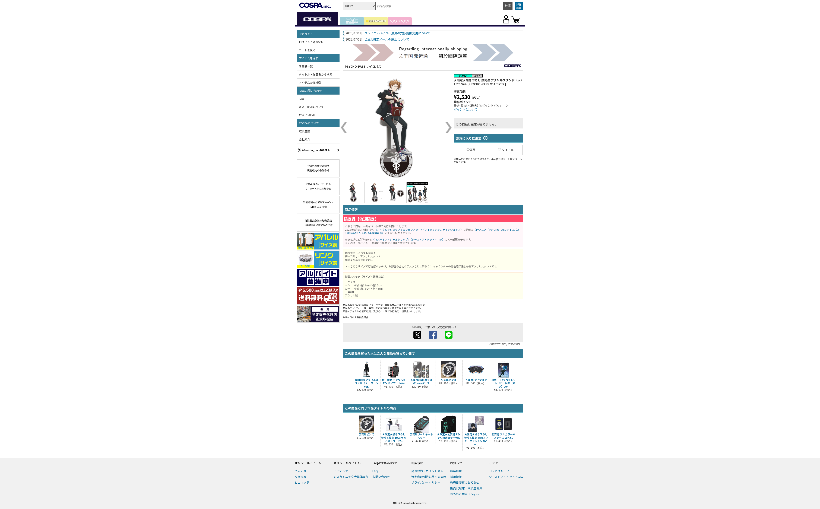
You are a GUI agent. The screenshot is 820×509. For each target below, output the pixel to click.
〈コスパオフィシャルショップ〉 (391, 239)
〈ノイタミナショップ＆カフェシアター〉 (399, 229)
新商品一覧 (306, 66)
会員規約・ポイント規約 (427, 471)
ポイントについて (466, 109)
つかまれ (300, 477)
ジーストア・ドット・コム (506, 477)
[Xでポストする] (417, 337)
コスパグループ (499, 471)
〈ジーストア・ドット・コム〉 (427, 239)
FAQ (301, 99)
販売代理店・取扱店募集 (466, 488)
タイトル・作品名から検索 (315, 74)
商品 (473, 150)
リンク (493, 463)
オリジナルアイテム (308, 463)
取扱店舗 (304, 131)
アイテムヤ (341, 471)
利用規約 (417, 463)
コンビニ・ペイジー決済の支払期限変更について (397, 33)
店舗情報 (456, 471)
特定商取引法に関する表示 (428, 477)
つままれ (300, 471)
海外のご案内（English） (466, 494)
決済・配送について (311, 107)
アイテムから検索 (310, 82)
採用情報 (456, 477)
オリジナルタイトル (347, 463)
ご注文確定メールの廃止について (386, 39)
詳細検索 (518, 6)
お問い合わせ (307, 115)
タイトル (508, 150)
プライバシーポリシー (426, 482)
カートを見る (307, 50)
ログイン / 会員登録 (311, 42)
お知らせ (456, 463)
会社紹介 (304, 139)
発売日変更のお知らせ (464, 482)
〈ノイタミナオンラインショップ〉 (443, 229)
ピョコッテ (302, 482)
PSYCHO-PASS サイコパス (363, 66)
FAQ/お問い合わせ (384, 463)
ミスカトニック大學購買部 (351, 477)
